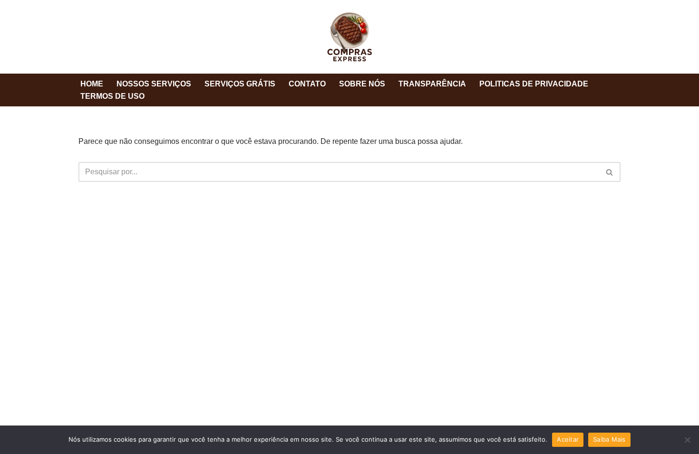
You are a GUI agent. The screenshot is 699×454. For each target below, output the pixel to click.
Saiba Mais (609, 439)
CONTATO (307, 84)
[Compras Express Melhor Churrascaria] (349, 37)
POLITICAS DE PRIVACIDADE (533, 84)
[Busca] (610, 172)
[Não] (687, 440)
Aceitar (568, 439)
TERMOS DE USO (112, 96)
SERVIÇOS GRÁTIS (239, 84)
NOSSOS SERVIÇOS (153, 84)
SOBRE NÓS (362, 84)
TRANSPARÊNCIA (432, 84)
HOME (91, 84)
